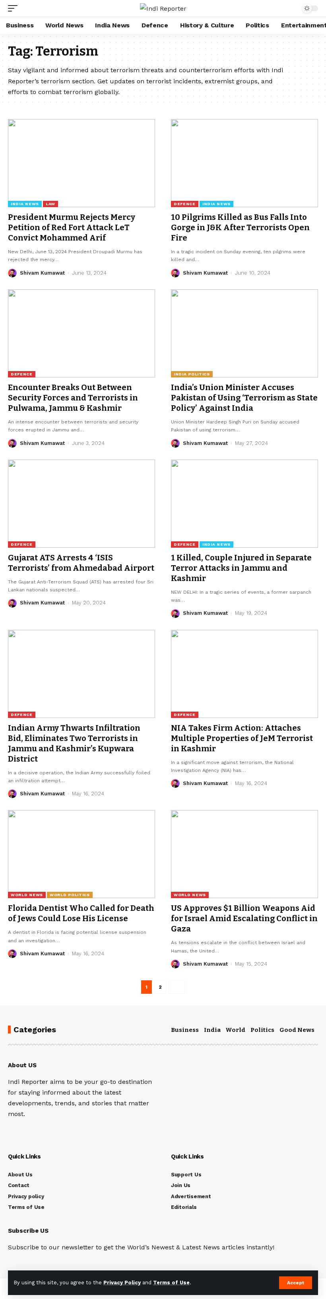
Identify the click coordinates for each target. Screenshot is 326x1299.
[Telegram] (53, 1131)
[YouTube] (31, 1131)
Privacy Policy (122, 1283)
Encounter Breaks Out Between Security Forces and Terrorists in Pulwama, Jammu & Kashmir (73, 398)
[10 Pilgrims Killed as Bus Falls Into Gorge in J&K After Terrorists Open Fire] (244, 163)
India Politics (192, 374)
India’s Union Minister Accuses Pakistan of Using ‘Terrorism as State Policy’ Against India (244, 398)
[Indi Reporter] (163, 8)
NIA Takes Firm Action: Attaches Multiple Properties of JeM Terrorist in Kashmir (242, 738)
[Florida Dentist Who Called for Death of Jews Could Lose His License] (81, 854)
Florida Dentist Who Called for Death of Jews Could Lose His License (81, 913)
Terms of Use (171, 1283)
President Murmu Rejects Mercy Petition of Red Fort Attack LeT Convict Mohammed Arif (71, 227)
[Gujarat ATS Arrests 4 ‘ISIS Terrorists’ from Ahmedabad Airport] (81, 504)
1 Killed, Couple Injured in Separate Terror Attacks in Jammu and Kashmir (241, 568)
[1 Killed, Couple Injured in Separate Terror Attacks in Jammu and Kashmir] (244, 504)
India (212, 1029)
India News (25, 204)
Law (50, 204)
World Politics (70, 895)
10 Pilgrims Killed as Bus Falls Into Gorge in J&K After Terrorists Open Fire (240, 227)
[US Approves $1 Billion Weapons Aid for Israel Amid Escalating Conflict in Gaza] (244, 854)
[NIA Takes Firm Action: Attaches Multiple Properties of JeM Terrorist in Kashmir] (244, 674)
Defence (185, 204)
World (235, 1029)
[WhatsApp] (64, 1131)
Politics (262, 1029)
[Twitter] (21, 1131)
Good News (296, 1029)
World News (27, 895)
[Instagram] (42, 1131)
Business (185, 1029)
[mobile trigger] (14, 8)
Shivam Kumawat (42, 273)
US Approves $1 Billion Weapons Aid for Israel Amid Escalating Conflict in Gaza (244, 918)
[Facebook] (10, 1131)
